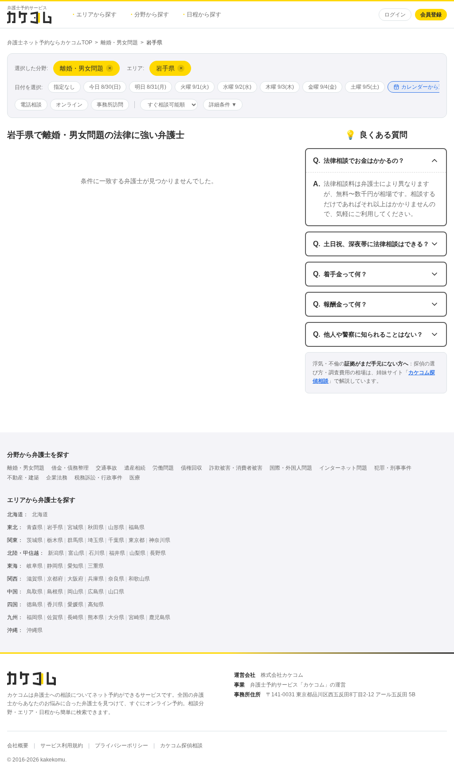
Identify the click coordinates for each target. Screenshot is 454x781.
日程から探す (202, 14)
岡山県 (75, 592)
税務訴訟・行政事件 (98, 478)
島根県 (55, 592)
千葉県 (116, 540)
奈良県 (116, 579)
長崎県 (75, 617)
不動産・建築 (23, 478)
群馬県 (75, 540)
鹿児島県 (159, 617)
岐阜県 (35, 566)
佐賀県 (55, 617)
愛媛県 (75, 604)
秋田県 (96, 527)
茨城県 (35, 540)
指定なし (64, 87)
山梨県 (137, 553)
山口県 (116, 592)
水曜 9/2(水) (237, 87)
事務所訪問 (110, 105)
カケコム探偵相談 (181, 745)
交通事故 (106, 468)
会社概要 (17, 745)
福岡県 (35, 617)
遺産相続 (134, 468)
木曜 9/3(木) (280, 87)
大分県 (116, 617)
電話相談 (31, 105)
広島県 (96, 592)
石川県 (97, 553)
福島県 (137, 527)
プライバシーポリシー (121, 745)
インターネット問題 (343, 468)
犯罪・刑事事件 (392, 468)
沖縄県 (35, 630)
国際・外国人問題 (291, 468)
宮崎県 (137, 617)
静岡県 (55, 566)
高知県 (96, 604)
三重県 (96, 566)
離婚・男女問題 (119, 42)
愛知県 (75, 566)
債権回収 (191, 468)
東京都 (137, 540)
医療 (134, 478)
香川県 (55, 604)
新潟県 (56, 553)
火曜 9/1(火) (194, 87)
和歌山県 (139, 579)
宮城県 (75, 527)
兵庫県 (96, 579)
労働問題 (163, 468)
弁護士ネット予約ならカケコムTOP (49, 42)
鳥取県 (35, 592)
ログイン (395, 15)
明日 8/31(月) (150, 87)
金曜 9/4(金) (322, 87)
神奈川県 (159, 540)
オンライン (69, 105)
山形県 (116, 527)
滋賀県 (35, 579)
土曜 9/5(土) (365, 87)
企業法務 (56, 478)
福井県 (117, 553)
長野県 (158, 553)
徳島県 (35, 604)
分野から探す (150, 14)
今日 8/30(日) (105, 87)
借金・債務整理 (70, 468)
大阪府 (75, 579)
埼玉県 (96, 540)
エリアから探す (95, 14)
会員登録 (431, 15)
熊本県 (96, 617)
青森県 (35, 527)
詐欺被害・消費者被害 (235, 468)
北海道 (40, 514)
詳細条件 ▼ (223, 105)
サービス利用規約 (61, 745)
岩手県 (55, 527)
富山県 (76, 553)
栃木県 (55, 540)
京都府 (55, 579)
